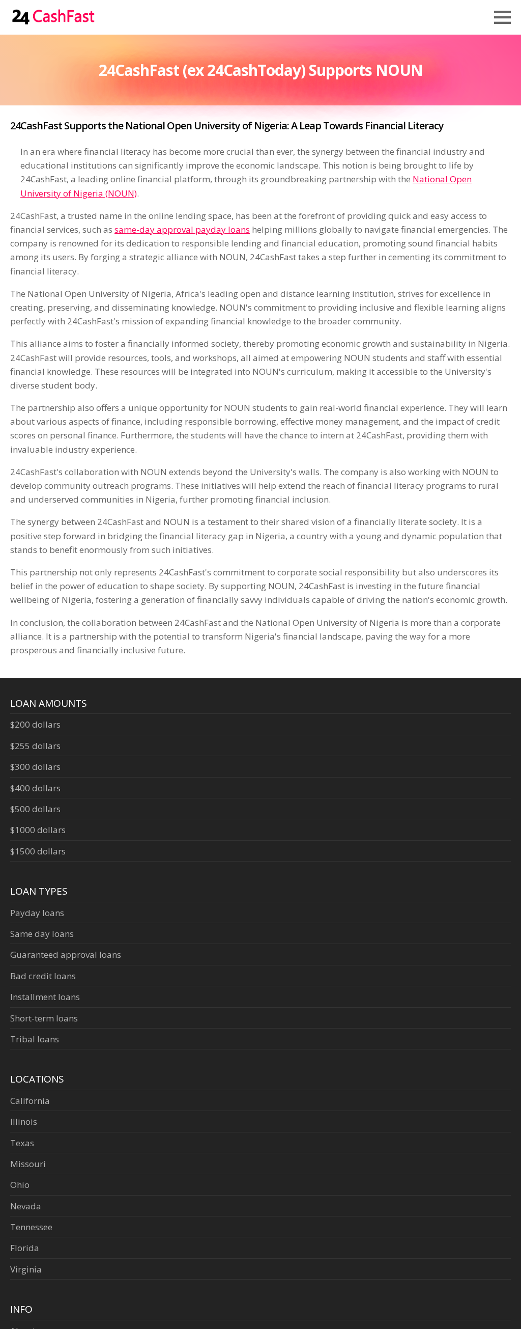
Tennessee (31, 1227)
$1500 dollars (38, 851)
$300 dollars (35, 766)
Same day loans (42, 933)
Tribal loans (34, 1039)
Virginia (26, 1269)
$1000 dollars (38, 830)
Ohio (20, 1184)
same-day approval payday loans (182, 229)
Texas (22, 1143)
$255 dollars (35, 746)
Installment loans (45, 997)
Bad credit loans (43, 976)
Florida (24, 1248)
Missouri (28, 1164)
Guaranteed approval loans (65, 954)
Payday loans (37, 913)
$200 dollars (35, 724)
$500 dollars (35, 809)
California (30, 1100)
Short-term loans (44, 1018)
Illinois (23, 1121)
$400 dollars (35, 788)
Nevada (25, 1206)
